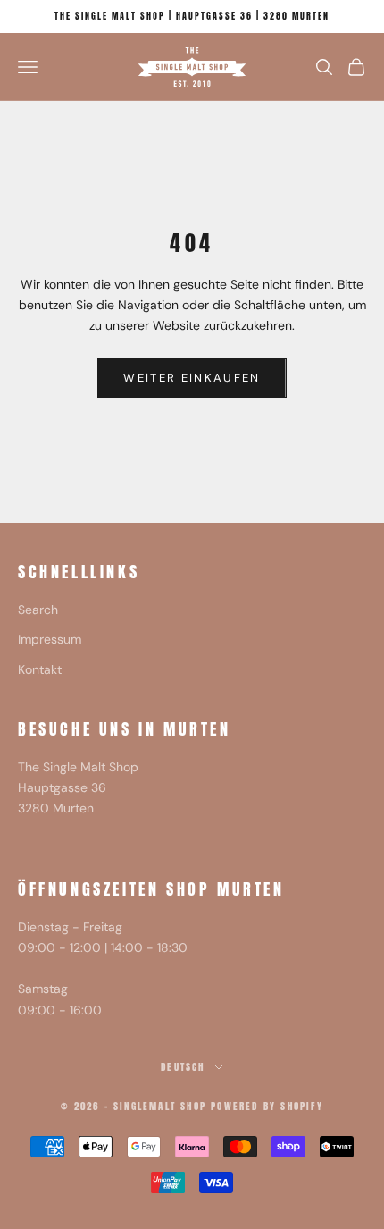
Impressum (49, 639)
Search (38, 610)
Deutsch (183, 1066)
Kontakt (40, 669)
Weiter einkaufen (191, 377)
